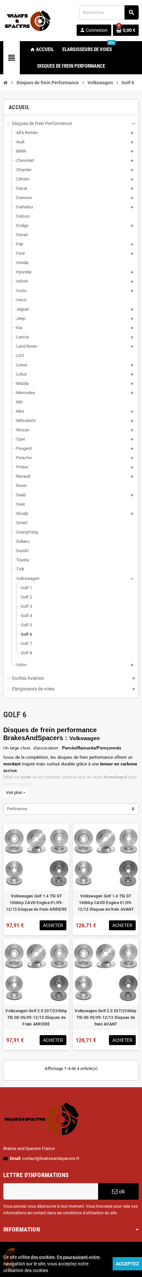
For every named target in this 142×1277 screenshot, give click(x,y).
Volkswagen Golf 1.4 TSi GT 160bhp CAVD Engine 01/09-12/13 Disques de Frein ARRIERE (36, 903)
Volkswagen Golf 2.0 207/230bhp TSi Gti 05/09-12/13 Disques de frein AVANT (105, 1018)
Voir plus (15, 792)
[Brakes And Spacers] (28, 20)
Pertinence (17, 808)
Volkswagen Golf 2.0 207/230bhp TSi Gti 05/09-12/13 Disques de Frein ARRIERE (36, 1018)
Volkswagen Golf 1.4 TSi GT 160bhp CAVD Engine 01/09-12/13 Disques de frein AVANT (106, 903)
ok (121, 1191)
